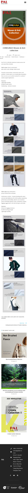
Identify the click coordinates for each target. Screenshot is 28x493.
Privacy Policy (14, 480)
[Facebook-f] (10, 475)
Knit (2, 57)
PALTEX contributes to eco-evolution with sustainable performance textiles (14, 391)
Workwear (22, 57)
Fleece (12, 316)
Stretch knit (7, 57)
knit (17, 316)
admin (10, 55)
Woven (1, 58)
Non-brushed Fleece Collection (14, 359)
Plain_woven (21, 316)
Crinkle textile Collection (14, 434)
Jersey (15, 316)
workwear (3, 318)
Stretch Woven (15, 57)
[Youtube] (14, 475)
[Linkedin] (17, 475)
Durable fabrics (7, 316)
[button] (25, 2)
